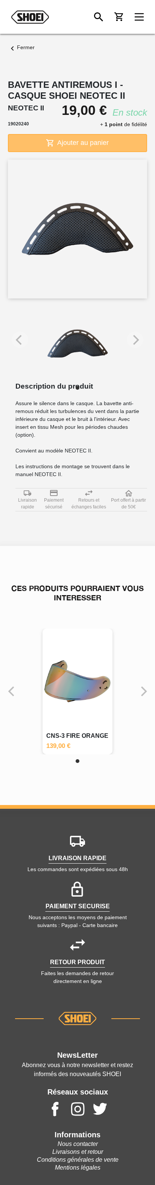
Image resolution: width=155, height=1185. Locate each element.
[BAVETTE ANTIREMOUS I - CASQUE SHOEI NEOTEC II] (77, 343)
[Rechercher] (98, 16)
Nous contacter (78, 1144)
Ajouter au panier (82, 142)
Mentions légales (77, 1167)
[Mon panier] (118, 16)
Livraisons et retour (77, 1152)
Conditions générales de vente (78, 1159)
